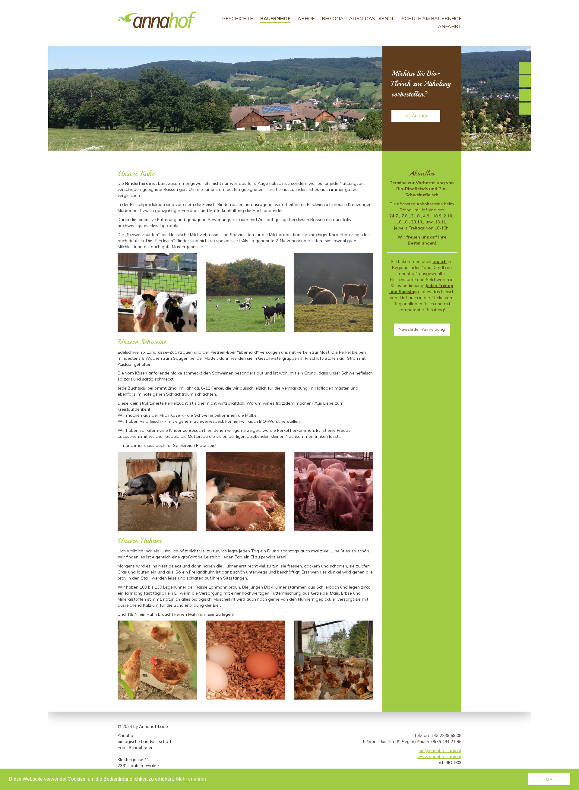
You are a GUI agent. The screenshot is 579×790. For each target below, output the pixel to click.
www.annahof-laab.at (439, 756)
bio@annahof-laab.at (440, 750)
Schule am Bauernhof (431, 18)
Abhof (306, 18)
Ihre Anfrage (415, 115)
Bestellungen (421, 243)
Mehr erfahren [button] (191, 779)
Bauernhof (275, 18)
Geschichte (237, 18)
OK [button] (549, 779)
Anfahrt (449, 26)
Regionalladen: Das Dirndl (358, 18)
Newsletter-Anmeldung (422, 329)
